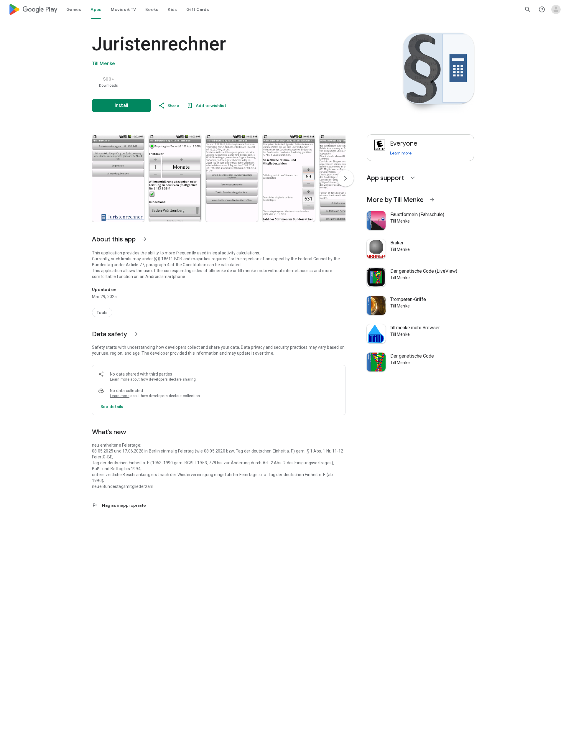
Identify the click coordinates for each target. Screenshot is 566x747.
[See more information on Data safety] (136, 334)
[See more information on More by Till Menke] (432, 199)
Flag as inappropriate (119, 505)
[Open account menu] (556, 9)
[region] (210, 81)
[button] (118, 178)
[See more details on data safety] (112, 406)
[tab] (74, 9)
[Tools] (102, 312)
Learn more (119, 379)
